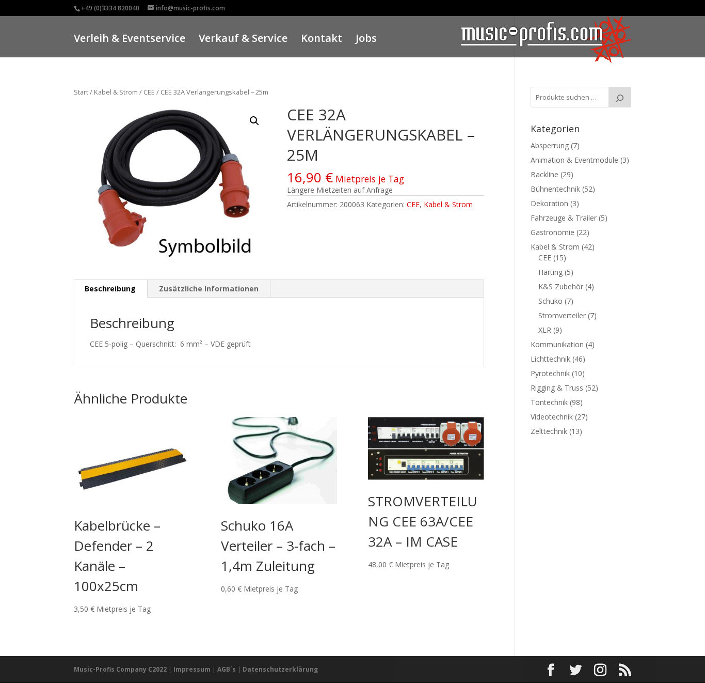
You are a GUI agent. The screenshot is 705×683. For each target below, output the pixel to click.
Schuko (550, 301)
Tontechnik (549, 402)
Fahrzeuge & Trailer (564, 218)
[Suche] (619, 97)
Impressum (192, 669)
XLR (544, 330)
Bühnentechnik (555, 189)
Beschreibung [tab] (110, 288)
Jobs (366, 39)
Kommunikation (557, 344)
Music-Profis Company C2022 (121, 669)
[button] (254, 121)
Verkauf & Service (243, 39)
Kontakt (321, 39)
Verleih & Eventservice (129, 39)
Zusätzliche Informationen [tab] (209, 288)
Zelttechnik (549, 431)
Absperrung (550, 145)
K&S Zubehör (560, 286)
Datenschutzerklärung (280, 669)
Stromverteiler (562, 315)
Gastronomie (552, 232)
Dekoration (549, 203)
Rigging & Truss (557, 388)
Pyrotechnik (550, 373)
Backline (544, 174)
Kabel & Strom (116, 92)
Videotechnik (552, 417)
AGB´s (226, 669)
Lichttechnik (550, 359)
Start (81, 92)
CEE (149, 92)
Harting (550, 272)
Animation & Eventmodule (574, 160)
